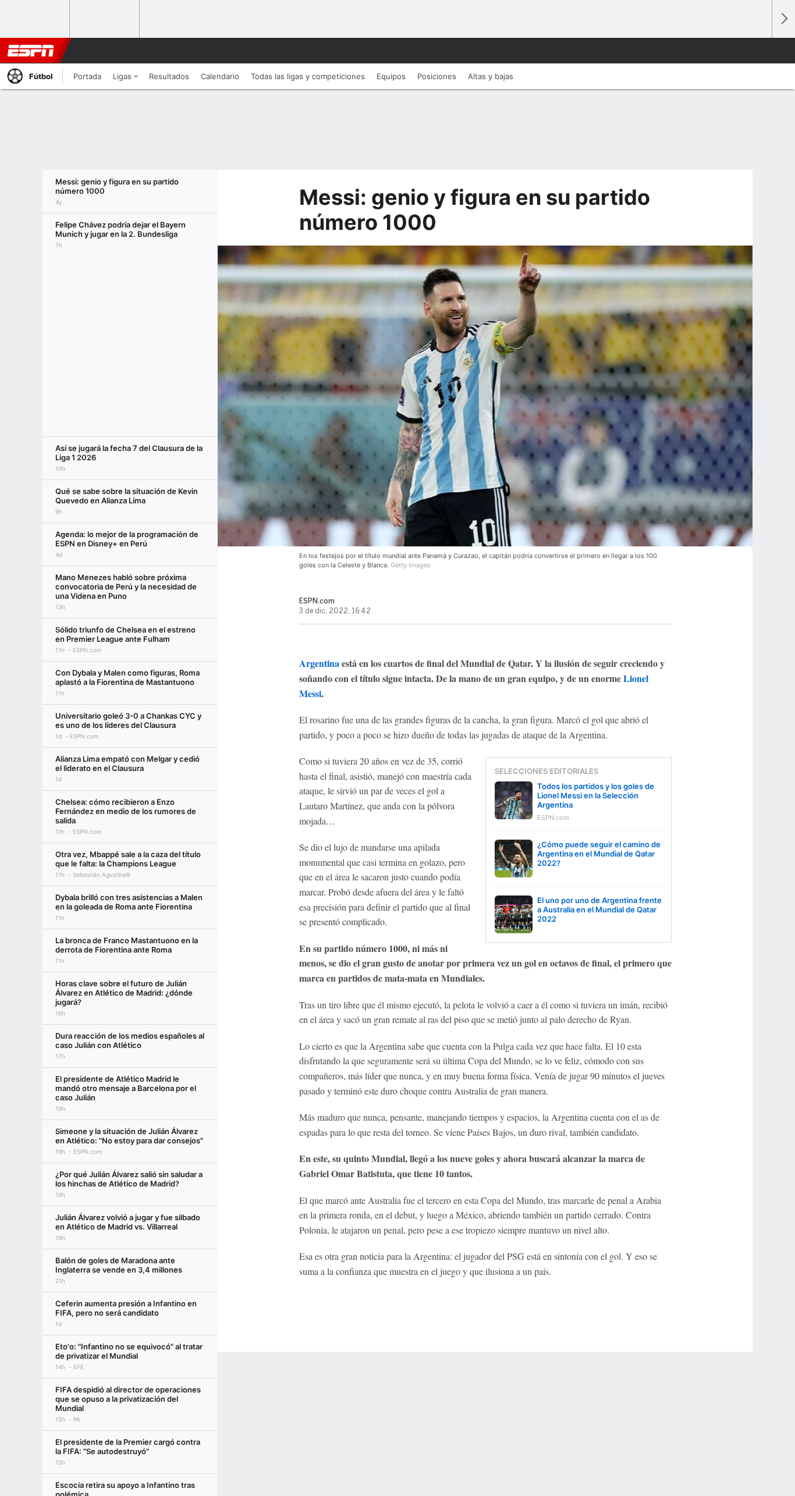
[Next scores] (783, 19)
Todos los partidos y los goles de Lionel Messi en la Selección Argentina (595, 795)
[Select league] (35, 19)
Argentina (319, 663)
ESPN (31, 50)
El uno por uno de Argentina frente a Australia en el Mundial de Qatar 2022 (599, 909)
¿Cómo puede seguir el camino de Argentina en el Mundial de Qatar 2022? (599, 854)
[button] (757, 50)
